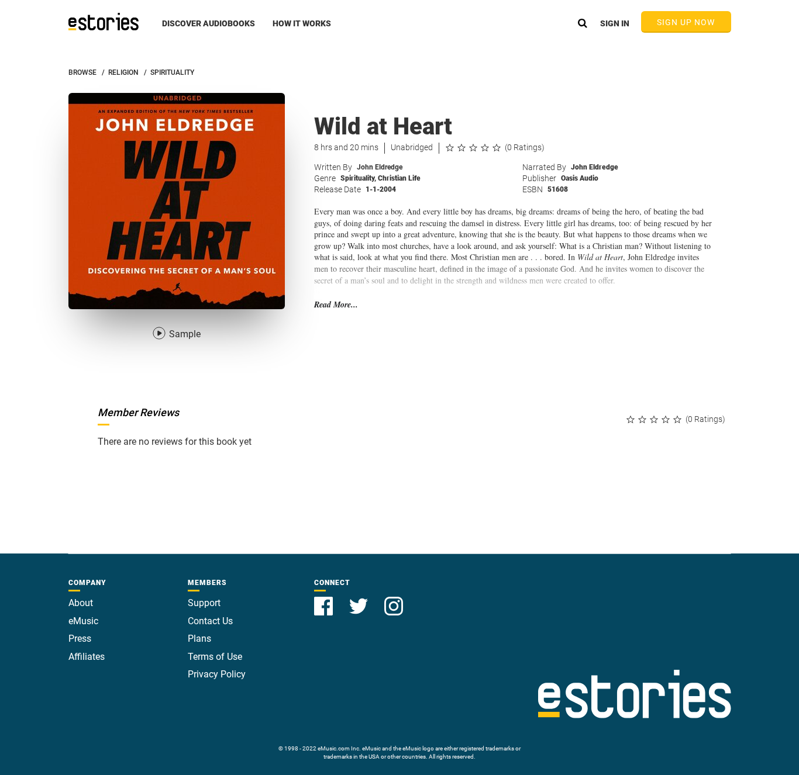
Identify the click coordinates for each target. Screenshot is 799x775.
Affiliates (86, 656)
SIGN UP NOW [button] (686, 22)
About (80, 602)
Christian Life (399, 178)
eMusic (83, 621)
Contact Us (210, 621)
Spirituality (358, 178)
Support (204, 602)
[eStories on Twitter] (359, 599)
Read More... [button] (336, 304)
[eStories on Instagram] (393, 599)
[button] (208, 30)
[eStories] (103, 21)
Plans (199, 638)
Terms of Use (215, 656)
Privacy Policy (217, 674)
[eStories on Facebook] (324, 599)
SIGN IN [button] (614, 23)
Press (79, 638)
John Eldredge (379, 167)
